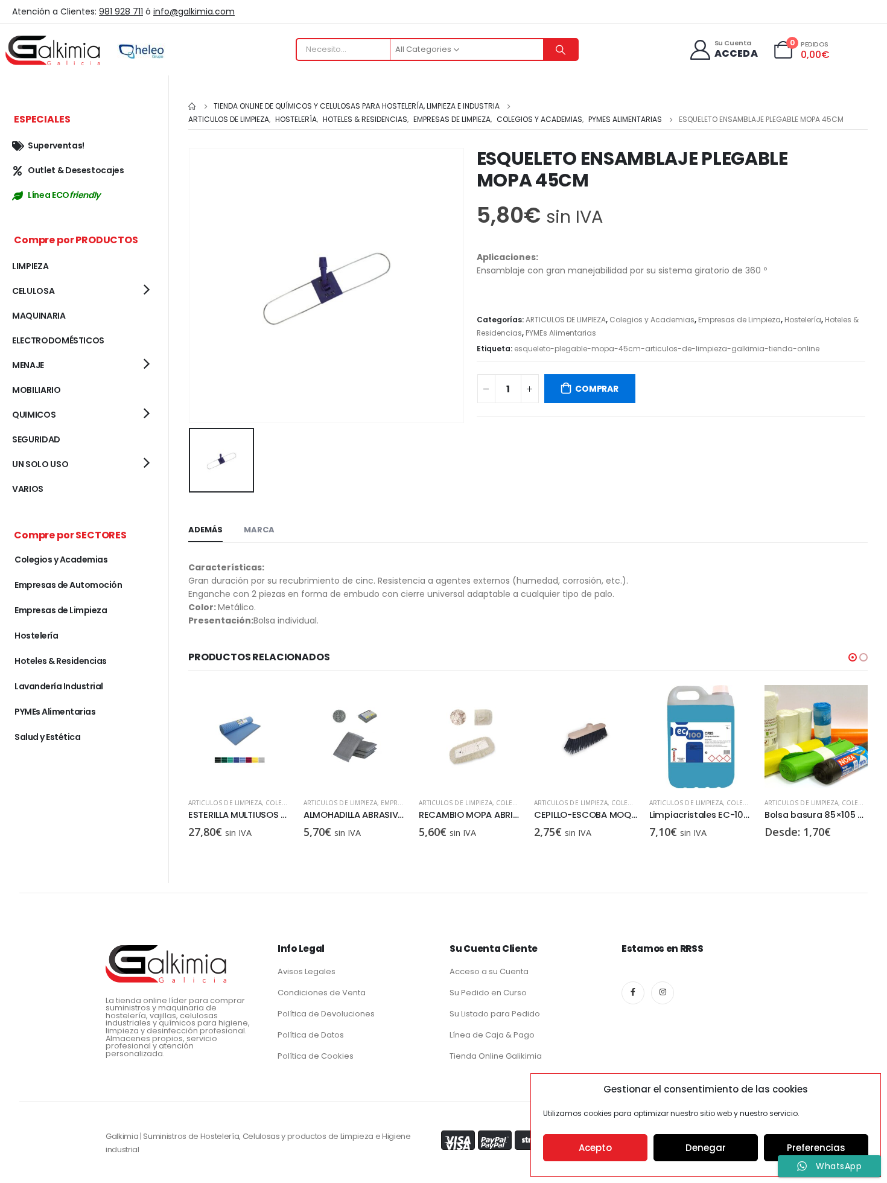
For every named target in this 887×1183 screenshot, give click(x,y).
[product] (239, 736)
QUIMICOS (34, 415)
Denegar (705, 1147)
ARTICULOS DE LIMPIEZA (566, 319)
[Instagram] (662, 992)
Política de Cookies (316, 1056)
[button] (852, 657)
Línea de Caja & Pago (492, 1035)
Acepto (595, 1147)
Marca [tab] (259, 529)
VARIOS (27, 489)
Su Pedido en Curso (488, 992)
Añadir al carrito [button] (271, 705)
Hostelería (802, 319)
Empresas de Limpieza (739, 319)
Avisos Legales (306, 971)
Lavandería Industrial (58, 686)
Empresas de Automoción (68, 585)
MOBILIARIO (36, 390)
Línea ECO (64, 195)
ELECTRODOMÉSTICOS (58, 340)
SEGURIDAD (36, 439)
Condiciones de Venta (322, 992)
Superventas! (56, 145)
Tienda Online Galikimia (496, 1056)
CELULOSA (33, 291)
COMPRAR (596, 389)
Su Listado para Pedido (495, 1013)
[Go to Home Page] (192, 106)
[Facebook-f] (633, 992)
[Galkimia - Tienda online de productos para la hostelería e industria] (54, 50)
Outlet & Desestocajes (76, 170)
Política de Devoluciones (326, 1013)
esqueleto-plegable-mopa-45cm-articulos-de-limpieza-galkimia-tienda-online (666, 348)
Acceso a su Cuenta (489, 971)
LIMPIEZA (30, 266)
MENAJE (28, 365)
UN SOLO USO (40, 464)
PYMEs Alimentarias (561, 333)
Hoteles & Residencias (60, 661)
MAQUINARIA (39, 316)
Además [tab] (205, 529)
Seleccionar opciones (848, 705)
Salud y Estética (47, 737)
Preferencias (816, 1147)
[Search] (560, 49)
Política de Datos (311, 1035)
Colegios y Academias (652, 319)
